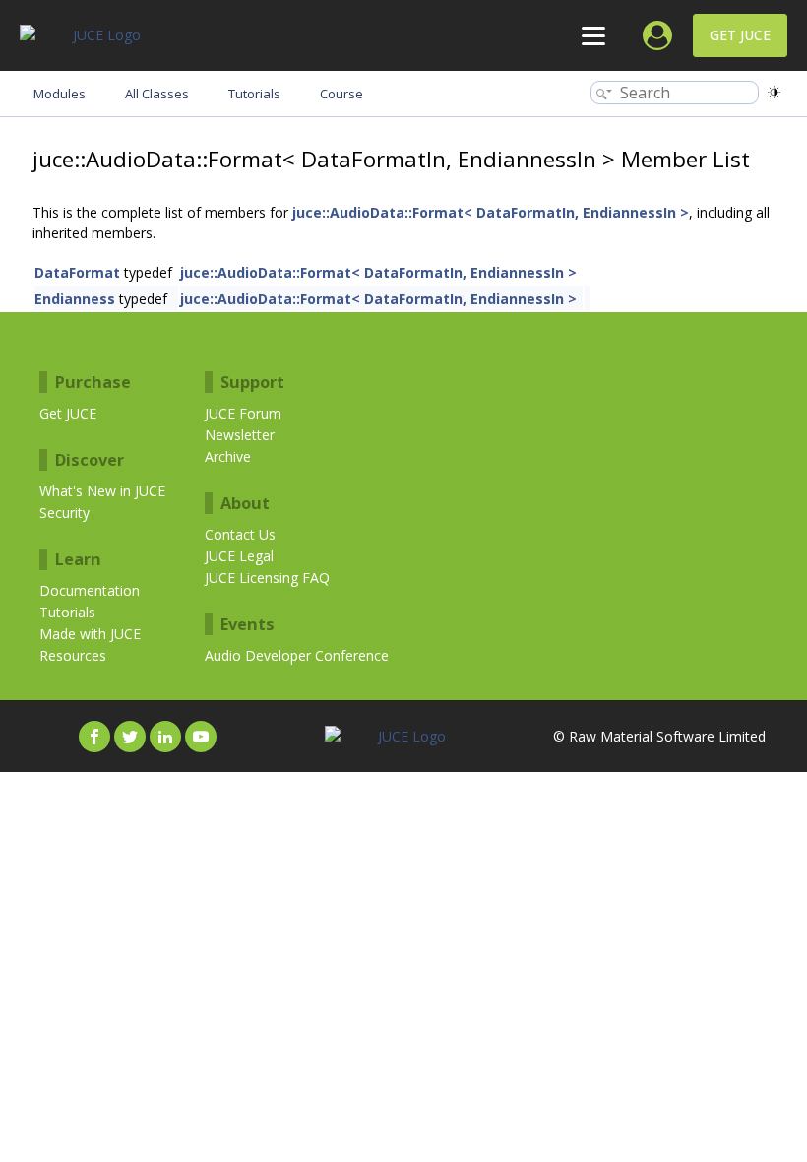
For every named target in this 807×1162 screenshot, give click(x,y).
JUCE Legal (239, 556)
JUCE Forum (243, 413)
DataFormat (77, 272)
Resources (72, 655)
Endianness (74, 299)
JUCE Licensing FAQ (267, 577)
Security (64, 512)
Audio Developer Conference (297, 655)
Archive (228, 456)
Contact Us (240, 534)
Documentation (89, 590)
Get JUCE (740, 35)
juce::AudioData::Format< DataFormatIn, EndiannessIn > (490, 212)
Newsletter (240, 434)
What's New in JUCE (102, 491)
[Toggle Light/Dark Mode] (774, 92)
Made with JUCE (90, 633)
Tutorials (67, 612)
